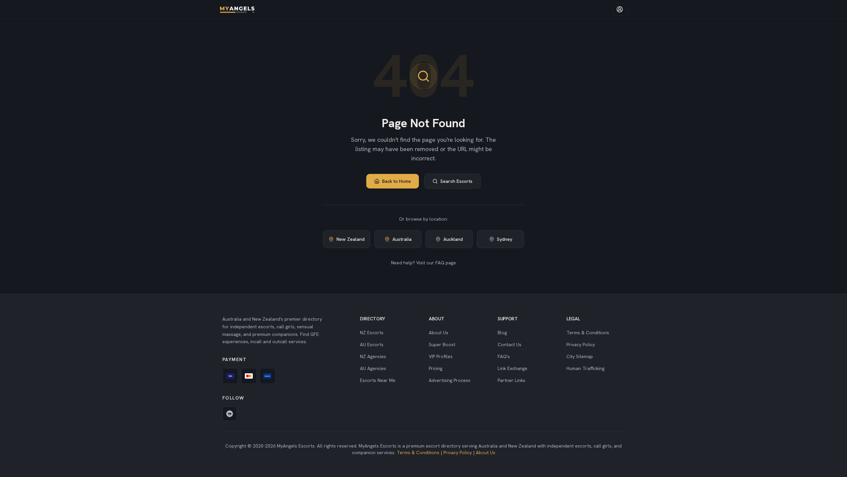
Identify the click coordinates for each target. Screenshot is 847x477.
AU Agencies (373, 368)
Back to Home (396, 181)
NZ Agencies (373, 356)
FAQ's (504, 356)
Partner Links (511, 380)
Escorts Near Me (377, 380)
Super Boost (442, 344)
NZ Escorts (371, 333)
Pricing (435, 368)
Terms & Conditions (587, 333)
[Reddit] (229, 413)
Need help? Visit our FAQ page (423, 263)
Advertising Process (449, 380)
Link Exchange (512, 368)
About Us (438, 333)
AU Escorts (371, 344)
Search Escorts (456, 181)
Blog (502, 333)
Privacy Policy (580, 344)
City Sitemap (579, 356)
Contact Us (509, 344)
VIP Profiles (441, 356)
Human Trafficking (585, 368)
